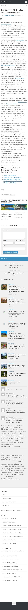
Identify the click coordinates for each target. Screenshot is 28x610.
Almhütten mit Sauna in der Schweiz (13, 533)
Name (5, 240)
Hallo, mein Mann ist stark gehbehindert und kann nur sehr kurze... (15, 412)
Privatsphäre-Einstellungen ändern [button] (11, 510)
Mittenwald (21, 435)
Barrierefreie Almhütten (9, 518)
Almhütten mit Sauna (9, 522)
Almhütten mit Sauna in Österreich (13, 536)
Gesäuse (3, 431)
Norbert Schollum (9, 15)
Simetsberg (9, 442)
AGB (4, 494)
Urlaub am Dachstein (10, 175)
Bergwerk (3, 427)
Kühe (13, 435)
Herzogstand (3, 433)
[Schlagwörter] (23, 281)
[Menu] (26, 2)
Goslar (15, 431)
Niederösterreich (14, 436)
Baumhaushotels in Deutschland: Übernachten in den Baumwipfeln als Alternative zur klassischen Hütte (16, 290)
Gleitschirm (7, 431)
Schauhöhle (10, 440)
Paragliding (3, 438)
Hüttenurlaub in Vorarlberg (10, 573)
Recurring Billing (20, 438)
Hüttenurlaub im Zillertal (10, 580)
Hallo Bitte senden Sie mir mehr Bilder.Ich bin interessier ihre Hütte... (15, 403)
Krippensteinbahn (11, 104)
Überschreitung (17, 446)
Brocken (18, 427)
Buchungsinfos (7, 498)
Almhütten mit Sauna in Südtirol (12, 529)
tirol (22, 442)
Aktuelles (4, 5)
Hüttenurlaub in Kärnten (10, 562)
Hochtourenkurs (10, 433)
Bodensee (15, 427)
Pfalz (7, 438)
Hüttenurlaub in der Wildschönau (12, 577)
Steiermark (16, 442)
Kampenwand (4, 435)
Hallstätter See (22, 102)
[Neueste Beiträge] (4, 281)
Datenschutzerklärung (9, 501)
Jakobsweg (18, 433)
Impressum (6, 505)
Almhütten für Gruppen (9, 543)
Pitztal (10, 438)
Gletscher (12, 431)
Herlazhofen (23, 431)
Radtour (15, 438)
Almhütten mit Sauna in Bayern (12, 525)
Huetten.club (6, 2)
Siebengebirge (4, 442)
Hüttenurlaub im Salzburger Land (12, 569)
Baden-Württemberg (20, 425)
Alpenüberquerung (12, 425)
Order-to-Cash (23, 436)
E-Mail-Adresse (19, 240)
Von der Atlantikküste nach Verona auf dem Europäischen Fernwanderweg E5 (17, 346)
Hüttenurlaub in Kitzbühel (10, 566)
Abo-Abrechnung (4, 425)
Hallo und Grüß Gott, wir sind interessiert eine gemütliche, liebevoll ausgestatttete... (14, 420)
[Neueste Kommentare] (17, 281)
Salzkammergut (4, 440)
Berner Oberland (8, 427)
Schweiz (15, 440)
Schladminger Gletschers (8, 65)
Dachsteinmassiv (6, 24)
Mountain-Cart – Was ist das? (12, 179)
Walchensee (3, 444)
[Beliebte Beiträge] (11, 281)
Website (5, 246)
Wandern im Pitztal (14, 382)
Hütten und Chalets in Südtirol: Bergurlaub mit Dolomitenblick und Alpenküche (17, 324)
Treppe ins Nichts (19, 78)
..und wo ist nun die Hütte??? (14, 390)
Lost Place (17, 435)
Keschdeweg (9, 435)
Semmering (21, 440)
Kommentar (6, 230)
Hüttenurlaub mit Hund (9, 540)
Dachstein (12, 194)
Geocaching (21, 429)
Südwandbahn (20, 40)
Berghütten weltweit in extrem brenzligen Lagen (6, 214)
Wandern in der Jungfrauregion (13, 177)
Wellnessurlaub (7, 446)
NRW (19, 436)
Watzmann (10, 444)
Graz (19, 431)
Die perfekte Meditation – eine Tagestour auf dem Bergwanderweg (17, 356)
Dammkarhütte (15, 429)
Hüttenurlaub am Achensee (10, 559)
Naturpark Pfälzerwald (5, 436)
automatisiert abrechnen (16, 551)
